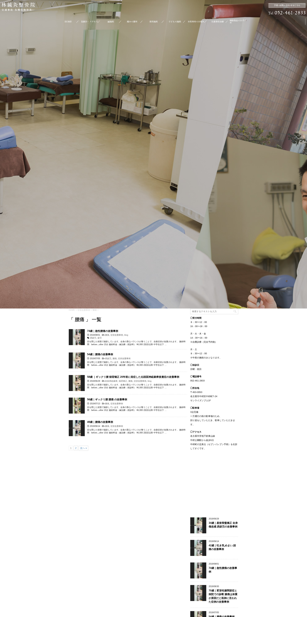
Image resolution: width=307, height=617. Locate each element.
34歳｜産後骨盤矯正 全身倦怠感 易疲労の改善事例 (223, 525)
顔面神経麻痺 (111, 381)
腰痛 (107, 335)
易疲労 (93, 338)
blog (126, 335)
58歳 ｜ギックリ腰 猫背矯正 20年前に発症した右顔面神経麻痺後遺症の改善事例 (133, 377)
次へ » (83, 448)
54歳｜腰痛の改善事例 (100, 354)
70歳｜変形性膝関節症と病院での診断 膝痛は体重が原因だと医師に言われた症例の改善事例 (223, 596)
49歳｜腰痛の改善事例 (100, 422)
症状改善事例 (116, 335)
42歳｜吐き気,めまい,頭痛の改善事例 (222, 547)
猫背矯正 (123, 381)
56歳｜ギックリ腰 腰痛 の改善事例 (107, 399)
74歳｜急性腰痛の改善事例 (102, 331)
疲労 (100, 338)
